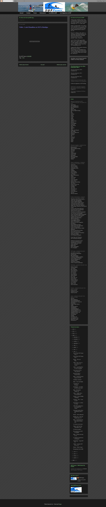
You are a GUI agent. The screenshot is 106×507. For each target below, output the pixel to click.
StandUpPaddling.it (75, 308)
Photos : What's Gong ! (78, 447)
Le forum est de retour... (78, 424)
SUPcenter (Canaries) (75, 261)
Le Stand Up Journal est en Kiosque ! (78, 438)
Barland (72, 108)
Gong (72, 117)
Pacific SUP (73, 154)
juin (74, 349)
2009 (73, 335)
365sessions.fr (74, 320)
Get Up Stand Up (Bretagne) (76, 213)
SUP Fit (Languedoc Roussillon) (77, 232)
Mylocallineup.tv (74, 299)
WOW (72, 140)
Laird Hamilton (74, 281)
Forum (35, 13)
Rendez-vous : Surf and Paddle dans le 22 (78, 417)
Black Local (73, 109)
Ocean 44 (73, 178)
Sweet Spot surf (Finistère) (76, 237)
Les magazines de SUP (65, 13)
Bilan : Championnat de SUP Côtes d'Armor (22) (78, 421)
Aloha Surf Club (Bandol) (76, 200)
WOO (72, 141)
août (75, 345)
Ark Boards (73, 104)
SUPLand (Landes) (75, 233)
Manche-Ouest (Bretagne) (76, 217)
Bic (71, 111)
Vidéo (23, 57)
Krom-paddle (73, 123)
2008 (73, 460)
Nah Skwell (73, 125)
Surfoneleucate (74, 188)
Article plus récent (23, 64)
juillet (75, 347)
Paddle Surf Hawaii (75, 130)
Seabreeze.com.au (74, 291)
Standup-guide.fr (74, 306)
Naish (72, 126)
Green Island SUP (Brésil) (76, 258)
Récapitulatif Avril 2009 (78, 449)
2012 (73, 329)
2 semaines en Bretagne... (76, 384)
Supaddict (73, 186)
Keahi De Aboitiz (74, 279)
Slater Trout (73, 283)
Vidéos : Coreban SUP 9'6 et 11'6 (77, 444)
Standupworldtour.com (75, 312)
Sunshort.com (73, 185)
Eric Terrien (73, 273)
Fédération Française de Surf (77, 240)
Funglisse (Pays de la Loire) (76, 216)
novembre (76, 339)
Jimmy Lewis (73, 120)
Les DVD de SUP (53, 13)
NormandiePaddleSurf (75, 300)
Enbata (72, 169)
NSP (72, 129)
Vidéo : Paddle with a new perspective (77, 394)
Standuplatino (73, 307)
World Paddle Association (76, 243)
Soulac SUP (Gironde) (75, 226)
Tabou (72, 139)
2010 (73, 333)
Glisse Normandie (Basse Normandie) (78, 214)
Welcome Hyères (74, 193)
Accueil (21, 13)
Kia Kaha (73, 150)
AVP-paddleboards (74, 105)
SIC (71, 135)
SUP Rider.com (74, 316)
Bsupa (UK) (73, 245)
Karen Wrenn (73, 278)
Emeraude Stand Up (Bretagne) (77, 209)
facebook (85, 468)
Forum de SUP (74, 290)
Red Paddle (73, 131)
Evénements (43, 13)
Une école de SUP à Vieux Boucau (77, 371)
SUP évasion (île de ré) (75, 231)
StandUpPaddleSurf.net (75, 309)
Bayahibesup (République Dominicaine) (76, 254)
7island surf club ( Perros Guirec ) (78, 199)
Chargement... (22, 20)
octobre (75, 341)
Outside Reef (73, 153)
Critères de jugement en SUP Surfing (78, 83)
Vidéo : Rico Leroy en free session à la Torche (77, 364)
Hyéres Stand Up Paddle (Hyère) (77, 215)
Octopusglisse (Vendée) (75, 220)
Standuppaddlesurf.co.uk (76, 311)
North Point (73, 177)
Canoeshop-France (74, 168)
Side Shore (73, 183)
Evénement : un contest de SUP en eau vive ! (78, 387)
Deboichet (73, 149)
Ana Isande (73, 268)
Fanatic (72, 116)
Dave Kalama (73, 271)
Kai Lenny (73, 276)
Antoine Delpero (74, 267)
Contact (28, 13)
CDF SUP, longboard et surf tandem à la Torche (78, 407)
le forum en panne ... (77, 429)
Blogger (60, 504)
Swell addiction (74, 191)
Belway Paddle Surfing (75, 110)
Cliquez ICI (73, 89)
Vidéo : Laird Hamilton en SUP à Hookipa (33, 27)
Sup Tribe (73, 187)
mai (74, 351)
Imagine (72, 119)
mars (75, 453)
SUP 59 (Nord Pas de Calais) (77, 230)
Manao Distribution (75, 175)
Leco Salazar (73, 282)
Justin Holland (74, 275)
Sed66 (72, 305)
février (75, 455)
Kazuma (72, 122)
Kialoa (72, 152)
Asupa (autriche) (74, 244)
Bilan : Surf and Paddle (78, 381)
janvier (75, 457)
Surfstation (73, 190)
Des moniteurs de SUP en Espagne (77, 432)
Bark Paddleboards (74, 107)
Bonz (72, 112)
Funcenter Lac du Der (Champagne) (78, 211)
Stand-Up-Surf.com (75, 184)
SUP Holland (73, 314)
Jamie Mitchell (74, 274)
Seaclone (72, 134)
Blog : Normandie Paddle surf (77, 390)
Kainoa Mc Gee (74, 277)
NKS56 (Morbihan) (75, 218)
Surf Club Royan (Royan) (76, 238)
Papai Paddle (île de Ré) (76, 224)
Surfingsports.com (74, 317)
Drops (72, 115)
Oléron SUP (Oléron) (75, 221)
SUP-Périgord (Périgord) (76, 235)
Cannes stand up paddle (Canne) (77, 202)
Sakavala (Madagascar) (75, 259)
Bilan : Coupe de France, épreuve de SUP (78, 377)
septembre (76, 343)
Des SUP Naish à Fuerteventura (76, 374)
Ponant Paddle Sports (75, 304)
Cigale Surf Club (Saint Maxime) (77, 205)
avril (75, 451)
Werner (72, 158)
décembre (76, 337)
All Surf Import (74, 165)
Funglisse (73, 170)
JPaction (72, 298)
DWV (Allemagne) (75, 246)
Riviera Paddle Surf (75, 132)
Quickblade (73, 155)
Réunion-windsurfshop (75, 182)
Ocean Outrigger (74, 179)
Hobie (72, 118)
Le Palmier (73, 173)
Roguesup (73, 133)
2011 (73, 331)
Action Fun (73, 164)
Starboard (73, 137)
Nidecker (72, 127)
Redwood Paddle (74, 156)
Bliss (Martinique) (74, 255)
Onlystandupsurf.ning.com (76, 301)
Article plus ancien (61, 64)
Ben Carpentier (74, 269)
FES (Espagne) (74, 247)
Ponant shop (73, 180)
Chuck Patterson (74, 270)
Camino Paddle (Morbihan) (76, 201)
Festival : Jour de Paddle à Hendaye (78, 397)
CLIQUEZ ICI (74, 70)
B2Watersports (74, 147)
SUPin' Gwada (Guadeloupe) (77, 262)
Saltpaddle (73, 157)
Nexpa (72, 176)
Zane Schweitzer (74, 284)
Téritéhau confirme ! (77, 379)
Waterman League (74, 319)
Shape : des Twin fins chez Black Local (77, 427)
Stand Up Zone (74, 292)
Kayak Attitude (74, 172)
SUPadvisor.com (74, 313)
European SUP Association (76, 241)
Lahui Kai (73, 124)
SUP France (81, 477)
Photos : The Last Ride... (77, 360)
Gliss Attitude (73, 171)
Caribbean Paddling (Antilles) (77, 256)
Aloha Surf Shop (74, 167)
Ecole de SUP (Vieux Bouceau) (77, 208)
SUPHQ (72, 315)
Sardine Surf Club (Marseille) (77, 225)
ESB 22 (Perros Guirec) (76, 210)
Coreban (72, 114)
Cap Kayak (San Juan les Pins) (77, 203)
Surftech (72, 138)
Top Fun (72, 192)
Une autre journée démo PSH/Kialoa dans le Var (78, 411)
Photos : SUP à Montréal (78, 414)
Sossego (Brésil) (74, 260)
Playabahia (73, 303)
